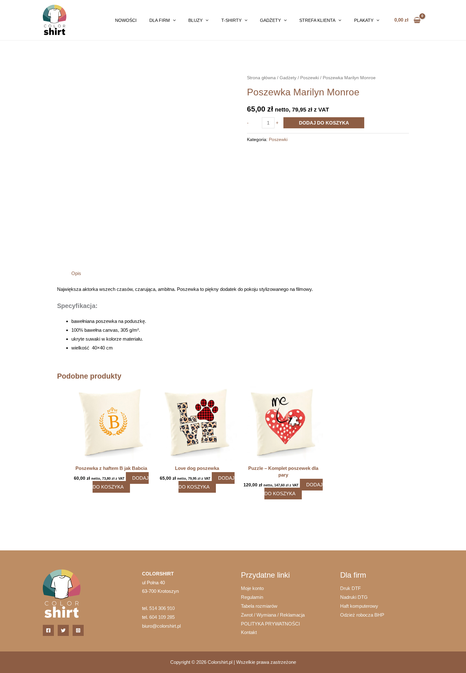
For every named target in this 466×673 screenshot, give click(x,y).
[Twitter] (63, 630)
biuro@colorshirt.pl (161, 626)
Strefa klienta (317, 20)
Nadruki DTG (354, 597)
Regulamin (252, 597)
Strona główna (261, 77)
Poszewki (309, 77)
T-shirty (231, 20)
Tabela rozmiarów (259, 606)
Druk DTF (350, 588)
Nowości (126, 20)
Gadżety (270, 20)
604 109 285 (162, 617)
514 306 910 (162, 608)
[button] (173, 20)
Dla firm (159, 20)
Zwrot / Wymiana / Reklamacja (273, 615)
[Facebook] (48, 630)
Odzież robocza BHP (362, 615)
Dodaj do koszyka (324, 122)
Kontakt (249, 632)
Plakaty (363, 20)
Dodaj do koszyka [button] (121, 482)
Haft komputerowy (359, 606)
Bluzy (195, 20)
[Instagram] (78, 630)
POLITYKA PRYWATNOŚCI (270, 623)
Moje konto (252, 588)
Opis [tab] (76, 273)
